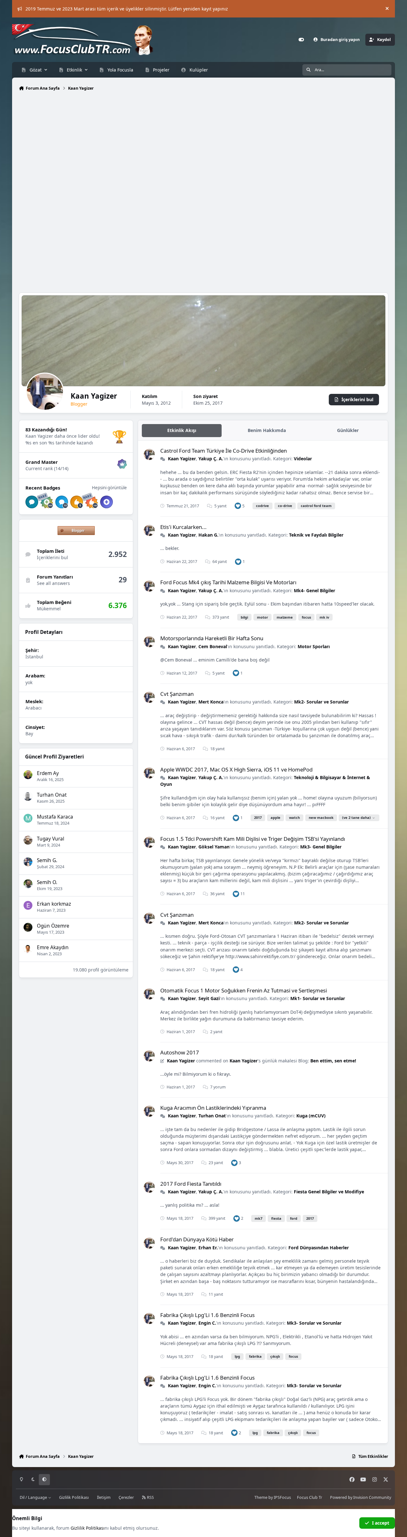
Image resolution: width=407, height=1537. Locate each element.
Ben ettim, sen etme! (333, 1061)
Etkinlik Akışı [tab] (181, 430)
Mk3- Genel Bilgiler (320, 847)
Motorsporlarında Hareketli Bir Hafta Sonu (211, 638)
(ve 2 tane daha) (356, 817)
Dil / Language (34, 1497)
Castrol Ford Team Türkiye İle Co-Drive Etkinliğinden (223, 450)
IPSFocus (282, 1497)
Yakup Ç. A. (210, 459)
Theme (260, 1497)
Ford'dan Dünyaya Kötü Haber (197, 1239)
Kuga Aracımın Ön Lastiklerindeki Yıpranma (213, 1107)
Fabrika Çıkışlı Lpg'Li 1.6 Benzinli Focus (207, 1315)
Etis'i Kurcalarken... (183, 527)
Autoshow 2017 (179, 1052)
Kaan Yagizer (182, 459)
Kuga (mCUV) (311, 1116)
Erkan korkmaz (54, 904)
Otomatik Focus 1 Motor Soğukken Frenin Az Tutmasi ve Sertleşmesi (243, 990)
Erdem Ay (48, 773)
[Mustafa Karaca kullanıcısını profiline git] (28, 818)
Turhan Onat (52, 795)
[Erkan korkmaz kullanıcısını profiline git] (28, 905)
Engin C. (207, 1323)
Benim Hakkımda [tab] (267, 430)
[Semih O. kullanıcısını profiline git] (28, 883)
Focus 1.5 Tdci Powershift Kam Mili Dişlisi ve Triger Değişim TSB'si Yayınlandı (252, 838)
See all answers (53, 583)
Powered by (360, 1497)
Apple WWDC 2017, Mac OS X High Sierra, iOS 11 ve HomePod (236, 769)
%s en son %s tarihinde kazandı (59, 443)
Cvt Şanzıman (177, 693)
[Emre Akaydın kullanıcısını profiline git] (28, 948)
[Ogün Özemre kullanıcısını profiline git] (28, 927)
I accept (380, 1523)
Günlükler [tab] (348, 430)
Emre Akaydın (53, 947)
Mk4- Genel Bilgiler (314, 590)
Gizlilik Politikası (74, 1497)
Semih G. (47, 860)
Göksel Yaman (214, 847)
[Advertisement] (203, 145)
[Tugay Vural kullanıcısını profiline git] (28, 840)
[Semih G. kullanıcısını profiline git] (28, 861)
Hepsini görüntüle (109, 488)
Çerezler (126, 1497)
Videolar (303, 459)
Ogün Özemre (53, 926)
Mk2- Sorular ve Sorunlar (321, 702)
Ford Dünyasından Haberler (318, 1248)
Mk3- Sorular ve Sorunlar (314, 1323)
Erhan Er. (208, 1248)
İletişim (104, 1497)
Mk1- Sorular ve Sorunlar (317, 998)
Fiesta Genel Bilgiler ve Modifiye (329, 1192)
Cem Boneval (212, 646)
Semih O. (47, 882)
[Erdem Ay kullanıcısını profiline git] (28, 774)
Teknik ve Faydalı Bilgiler (316, 535)
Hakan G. (208, 535)
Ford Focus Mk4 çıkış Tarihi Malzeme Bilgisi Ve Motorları (228, 582)
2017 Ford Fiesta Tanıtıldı (190, 1183)
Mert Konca (211, 702)
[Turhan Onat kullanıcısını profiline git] (28, 796)
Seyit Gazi (209, 998)
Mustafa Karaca (55, 816)
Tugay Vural (50, 838)
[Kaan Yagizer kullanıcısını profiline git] (149, 454)
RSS (150, 1497)
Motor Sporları (314, 646)
